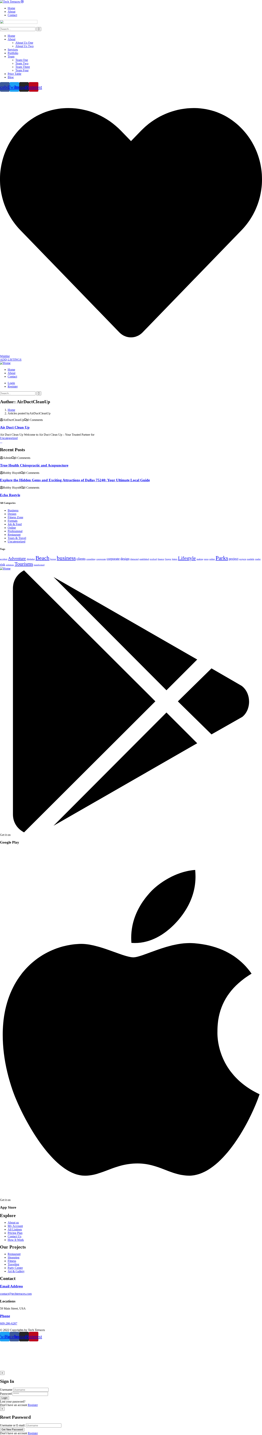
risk (2, 564)
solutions (10, 565)
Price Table (14, 73)
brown (53, 559)
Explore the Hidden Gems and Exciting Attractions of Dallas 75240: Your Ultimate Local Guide (75, 480)
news (206, 559)
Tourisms (24, 564)
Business (13, 510)
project (233, 559)
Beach (42, 558)
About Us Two (24, 46)
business (66, 558)
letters (174, 559)
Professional (15, 531)
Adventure (17, 558)
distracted (134, 559)
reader (258, 559)
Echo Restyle (10, 495)
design (124, 559)
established (144, 559)
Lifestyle (187, 558)
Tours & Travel (17, 538)
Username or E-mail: (12, 1425)
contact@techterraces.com (16, 1293)
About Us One (24, 42)
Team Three (22, 66)
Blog (11, 77)
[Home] (5, 363)
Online (12, 527)
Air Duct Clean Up (15, 427)
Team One (21, 60)
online (212, 559)
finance (161, 559)
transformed (39, 565)
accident (3, 559)
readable (250, 559)
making (200, 559)
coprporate (101, 559)
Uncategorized (9, 438)
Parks (222, 558)
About (11, 39)
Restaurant (14, 534)
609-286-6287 (8, 1323)
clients (81, 559)
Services (13, 49)
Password (6, 1393)
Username (6, 1389)
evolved (153, 559)
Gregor (168, 559)
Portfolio (13, 53)
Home (11, 35)
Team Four (22, 70)
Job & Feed (15, 524)
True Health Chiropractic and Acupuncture (34, 465)
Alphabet (31, 559)
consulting (91, 559)
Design (12, 513)
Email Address (11, 1286)
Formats (12, 520)
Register (33, 1405)
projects (242, 559)
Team (11, 56)
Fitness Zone (15, 517)
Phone (5, 1316)
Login (11, 383)
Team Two (21, 63)
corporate (113, 559)
